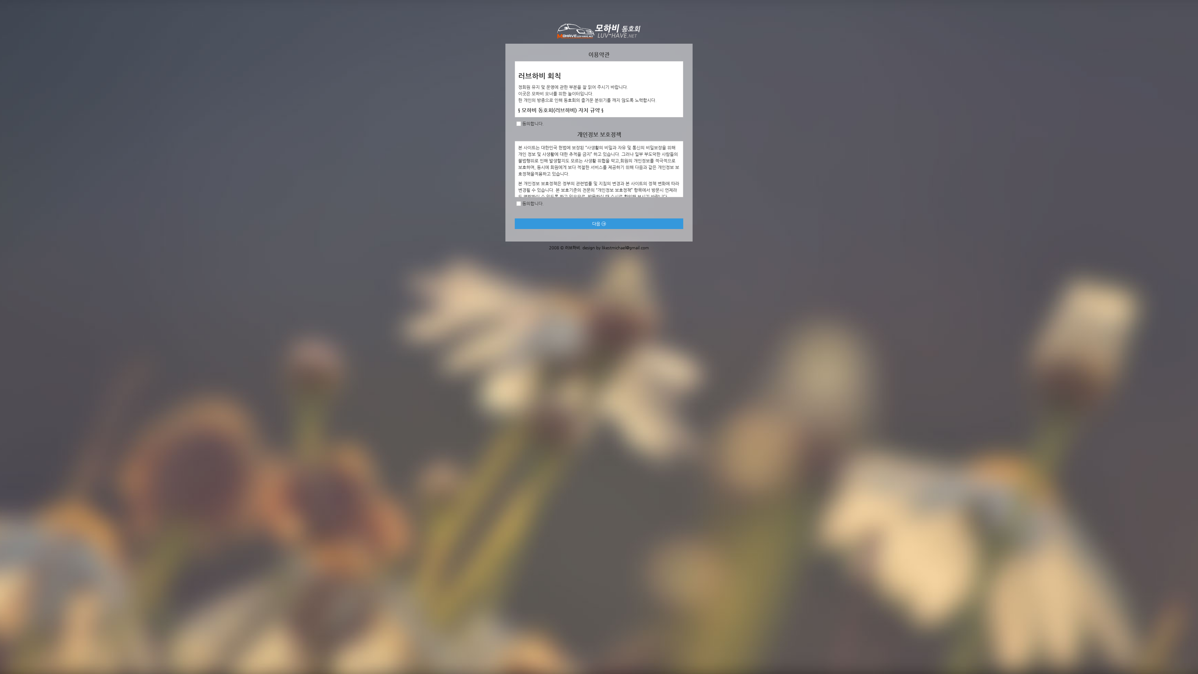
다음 (596, 223)
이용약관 (599, 54)
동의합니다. (533, 123)
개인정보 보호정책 (599, 134)
